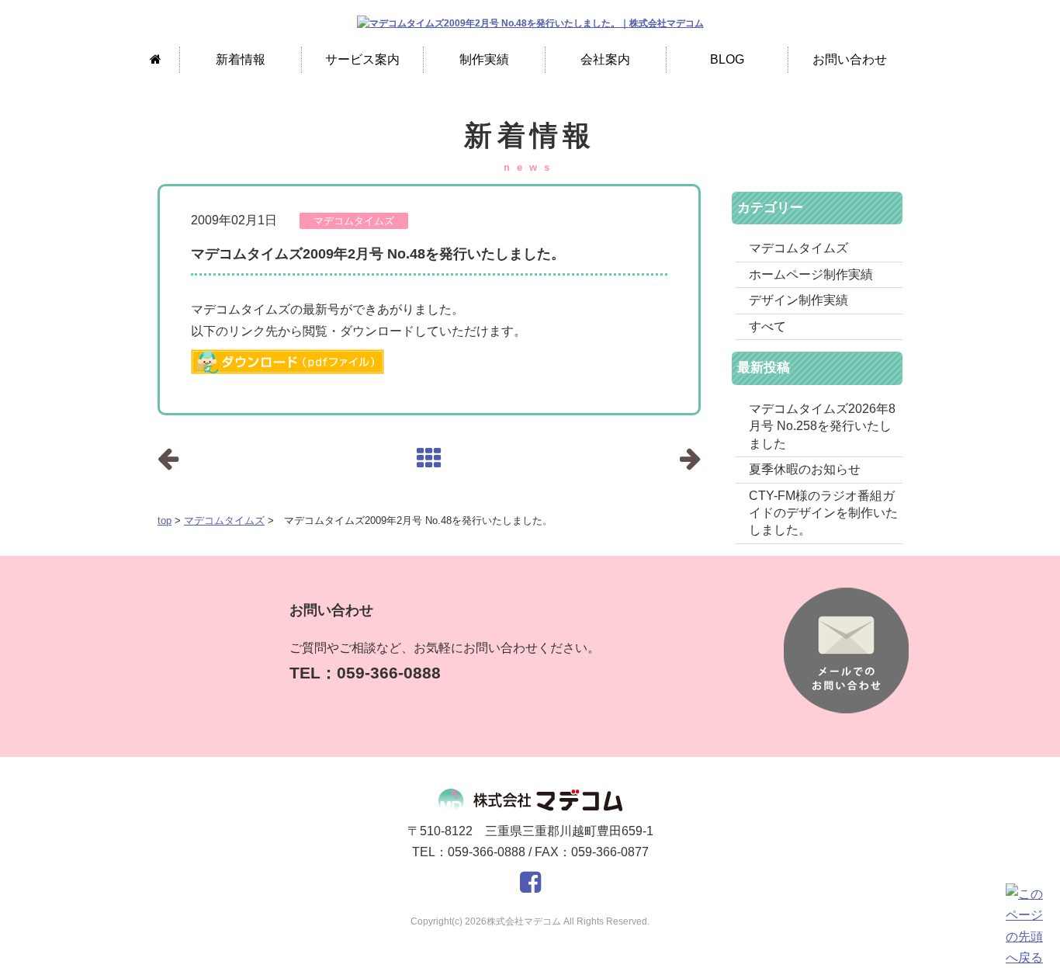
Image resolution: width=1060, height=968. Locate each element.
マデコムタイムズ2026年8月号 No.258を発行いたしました (822, 426)
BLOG (727, 59)
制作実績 (484, 59)
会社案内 (605, 59)
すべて (767, 326)
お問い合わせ (849, 59)
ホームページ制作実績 (811, 274)
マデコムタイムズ (224, 520)
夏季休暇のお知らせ (805, 469)
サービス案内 (362, 59)
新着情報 (240, 59)
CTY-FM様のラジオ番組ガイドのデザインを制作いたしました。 (823, 513)
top (164, 520)
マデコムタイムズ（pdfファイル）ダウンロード (287, 361)
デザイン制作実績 (798, 300)
